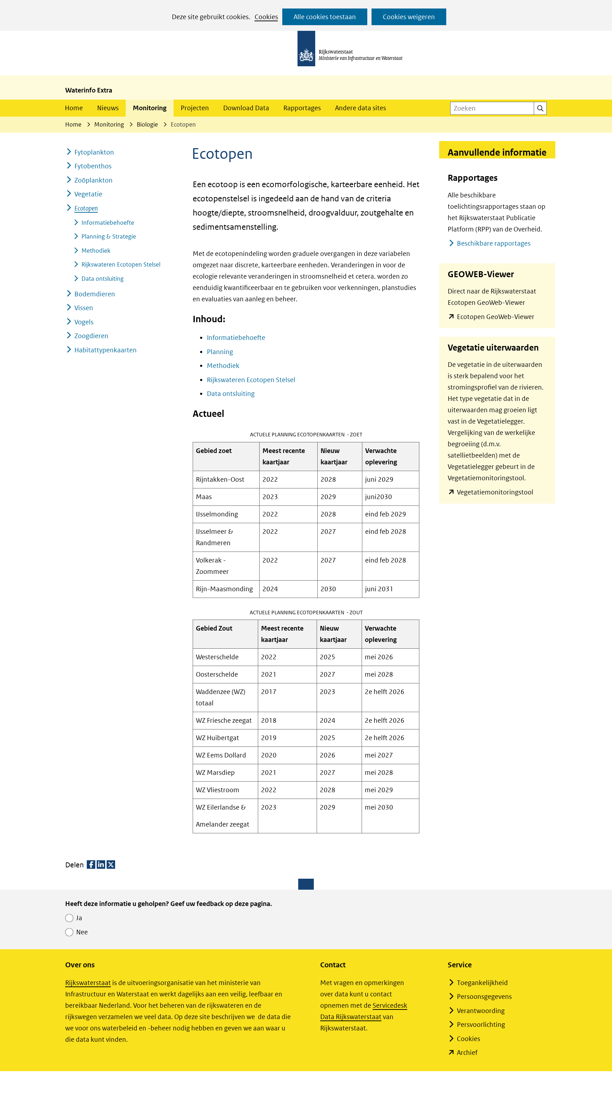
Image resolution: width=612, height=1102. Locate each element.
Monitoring (149, 108)
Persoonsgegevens (484, 996)
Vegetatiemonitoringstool (495, 493)
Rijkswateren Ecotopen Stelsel (251, 380)
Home (74, 108)
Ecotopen (86, 208)
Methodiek (223, 366)
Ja (79, 918)
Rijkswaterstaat (88, 983)
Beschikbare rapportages (494, 243)
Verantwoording (481, 1011)
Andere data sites (360, 108)
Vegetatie (88, 194)
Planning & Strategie (108, 236)
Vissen (83, 308)
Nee (82, 932)
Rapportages (302, 108)
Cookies (266, 17)
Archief (467, 1052)
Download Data (246, 108)
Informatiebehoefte (236, 338)
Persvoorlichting (481, 1024)
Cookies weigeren (409, 17)
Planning (220, 352)
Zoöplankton (93, 180)
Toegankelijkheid (482, 983)
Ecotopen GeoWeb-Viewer (495, 317)
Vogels (84, 322)
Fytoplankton (94, 152)
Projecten (195, 108)
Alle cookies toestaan (325, 17)
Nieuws (108, 108)
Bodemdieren (94, 294)
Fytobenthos (93, 166)
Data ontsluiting (231, 394)
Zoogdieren (91, 336)
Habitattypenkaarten (105, 350)
